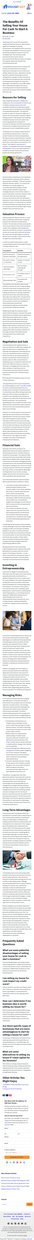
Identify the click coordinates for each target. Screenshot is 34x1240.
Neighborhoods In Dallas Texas (10, 1189)
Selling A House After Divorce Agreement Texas (15, 1183)
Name (6, 1128)
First (5, 1134)
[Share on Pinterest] (10, 1095)
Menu (29, 13)
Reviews (29, 1239)
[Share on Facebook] (4, 1095)
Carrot (25, 1235)
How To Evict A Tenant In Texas (10, 1178)
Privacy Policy (15, 1219)
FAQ (13, 1216)
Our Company (17, 2)
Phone (6, 1137)
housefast (7, 39)
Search (30, 1204)
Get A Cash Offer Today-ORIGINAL (13, 1214)
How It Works (7, 1216)
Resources (28, 1216)
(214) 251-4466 (13, 13)
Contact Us (27, 1214)
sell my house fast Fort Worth (19, 103)
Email (6, 1143)
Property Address (10, 1150)
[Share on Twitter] (7, 1095)
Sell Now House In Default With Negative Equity (15, 1181)
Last (18, 1134)
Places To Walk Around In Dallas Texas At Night (15, 1186)
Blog (21, 1219)
